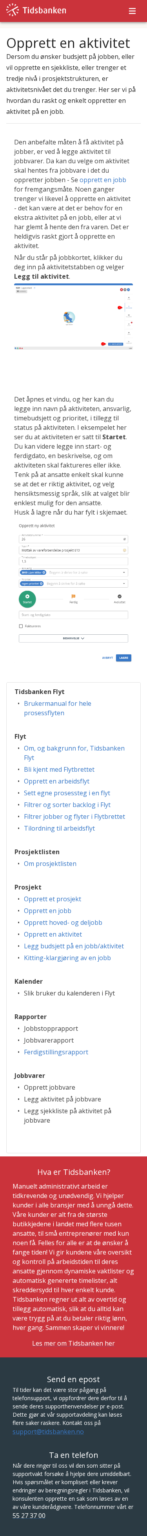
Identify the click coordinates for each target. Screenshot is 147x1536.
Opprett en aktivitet (53, 934)
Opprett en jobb (47, 910)
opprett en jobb (103, 179)
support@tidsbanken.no (48, 1431)
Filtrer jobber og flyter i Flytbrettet (74, 816)
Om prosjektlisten (50, 863)
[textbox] (73, 406)
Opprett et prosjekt (52, 899)
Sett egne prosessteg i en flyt (67, 793)
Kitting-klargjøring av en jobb (67, 957)
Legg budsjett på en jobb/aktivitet (74, 946)
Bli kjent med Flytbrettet (59, 769)
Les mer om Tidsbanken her (73, 1343)
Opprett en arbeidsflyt (56, 781)
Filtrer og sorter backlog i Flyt (67, 804)
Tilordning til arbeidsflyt (59, 828)
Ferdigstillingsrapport (56, 1052)
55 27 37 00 (29, 1515)
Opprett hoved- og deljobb (63, 922)
